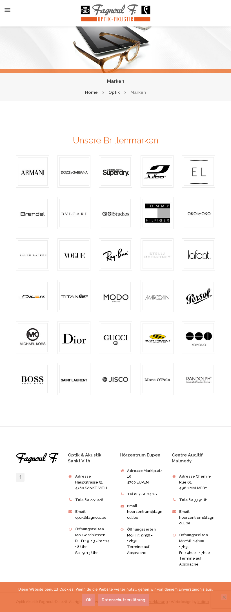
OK (89, 600)
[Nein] (224, 597)
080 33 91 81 (197, 500)
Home (91, 92)
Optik (114, 92)
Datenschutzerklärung (123, 600)
